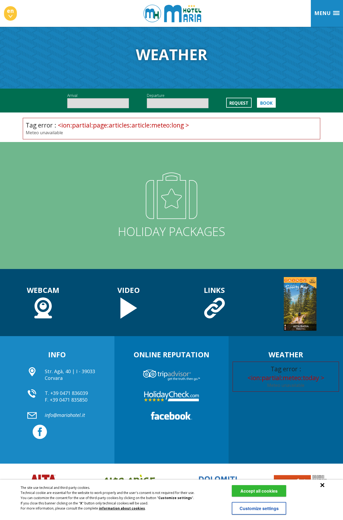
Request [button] (238, 103)
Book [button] (266, 103)
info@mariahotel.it (65, 415)
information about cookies (122, 508)
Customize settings (259, 508)
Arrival (72, 95)
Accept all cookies (259, 491)
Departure (156, 95)
